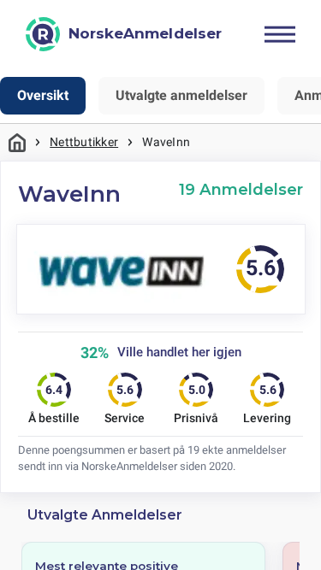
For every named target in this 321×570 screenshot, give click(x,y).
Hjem (17, 142)
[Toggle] (280, 34)
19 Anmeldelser (241, 189)
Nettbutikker (84, 142)
